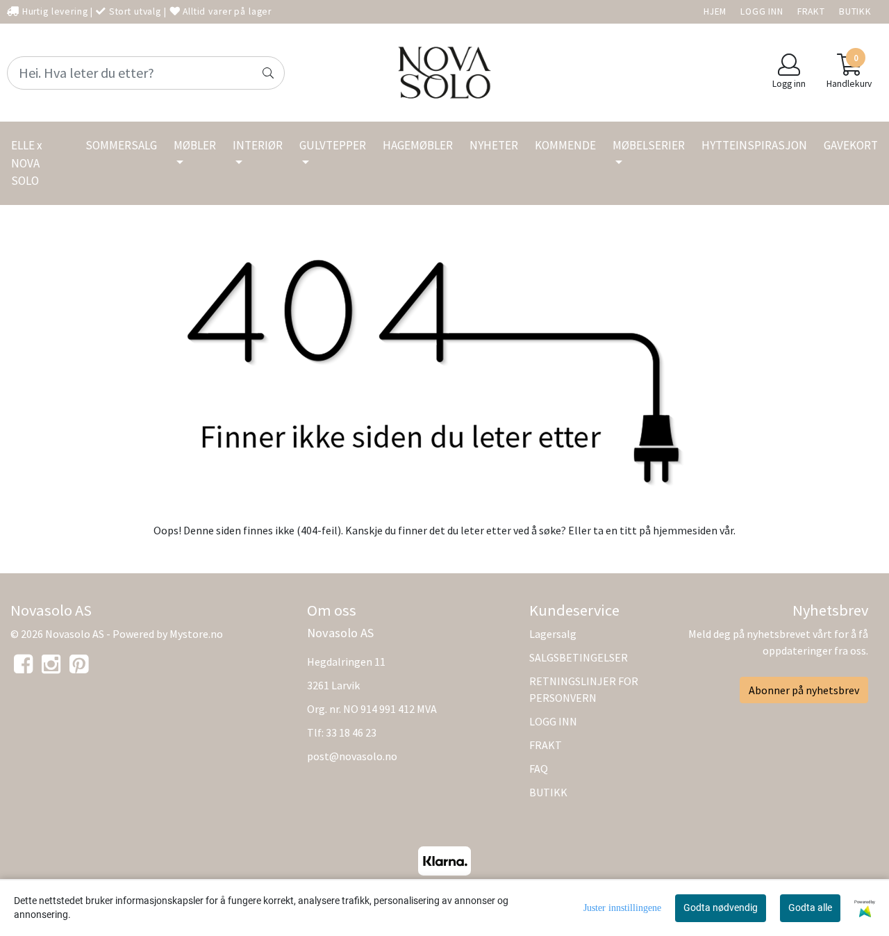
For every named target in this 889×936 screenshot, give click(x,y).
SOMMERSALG (121, 145)
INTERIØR (258, 145)
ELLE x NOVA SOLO (26, 163)
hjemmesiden (685, 530)
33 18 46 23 (351, 732)
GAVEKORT (851, 145)
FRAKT (811, 11)
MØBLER (195, 145)
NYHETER (494, 145)
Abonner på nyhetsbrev (804, 690)
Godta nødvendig (720, 907)
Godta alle (810, 907)
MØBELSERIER (649, 145)
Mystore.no (196, 634)
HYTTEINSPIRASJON (754, 145)
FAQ (538, 768)
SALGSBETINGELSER (578, 657)
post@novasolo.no (352, 756)
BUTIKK (855, 11)
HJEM (715, 11)
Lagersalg (552, 634)
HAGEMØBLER (418, 145)
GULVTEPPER (332, 145)
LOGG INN (761, 11)
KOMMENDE (565, 145)
